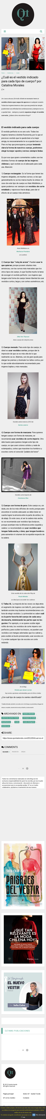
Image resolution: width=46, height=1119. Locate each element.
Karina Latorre (23, 425)
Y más (23, 1117)
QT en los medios (9, 1098)
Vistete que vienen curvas (23, 690)
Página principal (8, 1094)
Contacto (26, 1098)
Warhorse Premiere (23, 251)
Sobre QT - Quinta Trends (31, 1094)
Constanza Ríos (23, 498)
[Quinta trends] (23, 26)
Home (3, 73)
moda (17, 73)
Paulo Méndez (23, 596)
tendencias (10, 73)
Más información (40, 1115)
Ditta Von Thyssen (23, 337)
